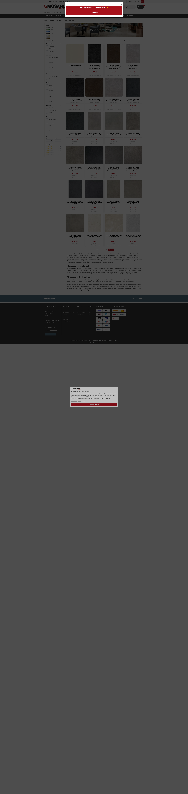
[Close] (121, 4)
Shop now (95, 12)
